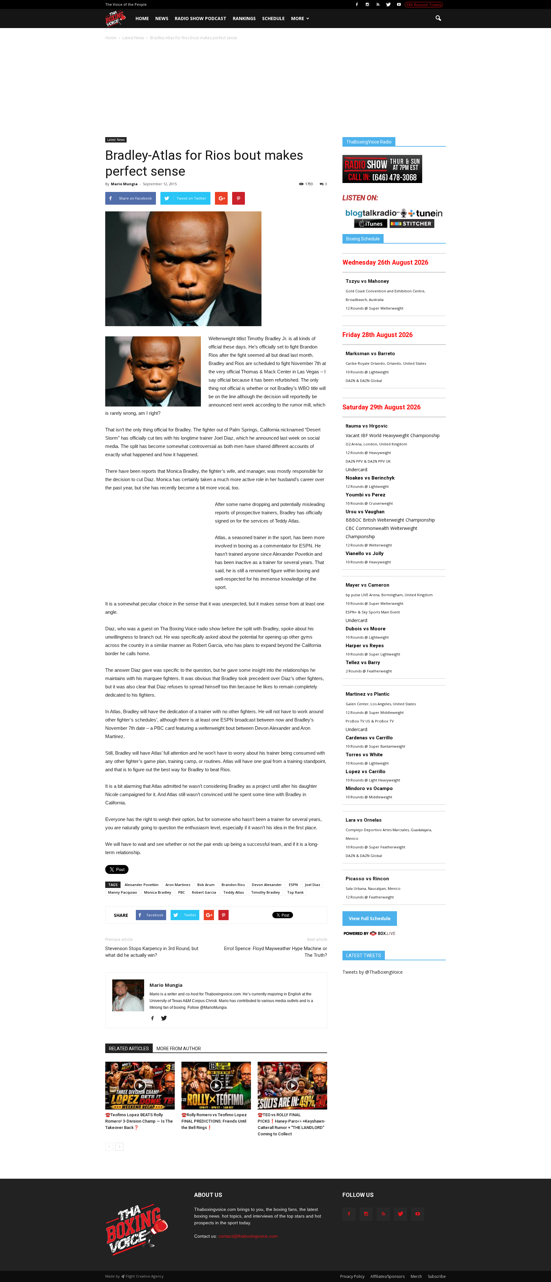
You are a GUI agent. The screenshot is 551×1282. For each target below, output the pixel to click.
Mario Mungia (124, 183)
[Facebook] (357, 4)
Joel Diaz (312, 884)
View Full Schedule (370, 918)
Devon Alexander (267, 884)
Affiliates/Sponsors (388, 1276)
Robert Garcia (204, 892)
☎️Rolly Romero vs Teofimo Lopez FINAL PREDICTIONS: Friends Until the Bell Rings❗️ (214, 1121)
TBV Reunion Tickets (423, 4)
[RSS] (378, 4)
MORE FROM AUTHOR (179, 1048)
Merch (416, 1276)
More (297, 18)
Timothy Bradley (265, 892)
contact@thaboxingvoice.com (248, 1236)
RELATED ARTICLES (129, 1048)
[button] (438, 18)
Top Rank (295, 892)
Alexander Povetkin (141, 884)
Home (142, 18)
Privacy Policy (352, 1276)
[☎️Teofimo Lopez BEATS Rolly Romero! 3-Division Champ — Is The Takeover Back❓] (140, 1086)
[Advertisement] (275, 89)
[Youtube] (399, 4)
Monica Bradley (157, 892)
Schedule (273, 18)
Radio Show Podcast (200, 18)
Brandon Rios (233, 884)
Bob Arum (206, 884)
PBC (181, 892)
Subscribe (437, 1276)
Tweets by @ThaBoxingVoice (372, 972)
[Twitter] (388, 4)
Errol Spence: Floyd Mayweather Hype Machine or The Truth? (275, 952)
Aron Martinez (177, 884)
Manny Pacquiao (122, 892)
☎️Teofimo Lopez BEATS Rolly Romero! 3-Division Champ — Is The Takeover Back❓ (139, 1121)
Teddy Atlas (233, 892)
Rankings (244, 18)
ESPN (293, 884)
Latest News (116, 139)
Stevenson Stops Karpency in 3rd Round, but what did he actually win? (151, 952)
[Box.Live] (369, 934)
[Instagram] (367, 4)
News (161, 18)
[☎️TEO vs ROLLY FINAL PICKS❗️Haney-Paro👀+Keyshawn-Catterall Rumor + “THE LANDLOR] (292, 1086)
